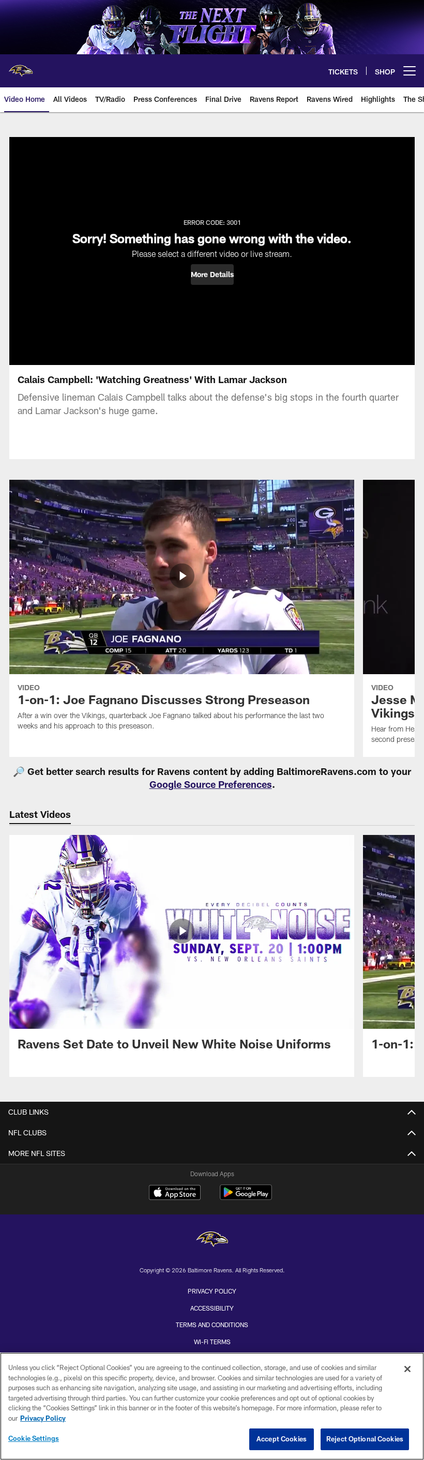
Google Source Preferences (210, 784)
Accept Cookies (281, 1439)
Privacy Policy (212, 1291)
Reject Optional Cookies (364, 1439)
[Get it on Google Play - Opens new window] (245, 1197)
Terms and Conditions (212, 1324)
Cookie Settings (33, 1438)
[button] (212, 274)
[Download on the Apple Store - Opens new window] (174, 1194)
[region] (212, 1406)
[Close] (407, 1369)
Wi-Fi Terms (212, 1341)
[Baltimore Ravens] (212, 1240)
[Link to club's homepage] (20, 66)
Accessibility (212, 1308)
